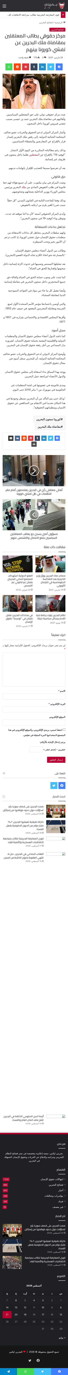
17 (43, 1314)
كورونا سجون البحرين (48, 419)
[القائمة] (4, 7)
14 (7, 1307)
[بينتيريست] (25, 66)
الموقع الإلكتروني (57, 716)
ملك (23, 187)
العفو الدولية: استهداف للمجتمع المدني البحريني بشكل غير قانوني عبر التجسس (20, 580)
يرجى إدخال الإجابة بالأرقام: (52, 742)
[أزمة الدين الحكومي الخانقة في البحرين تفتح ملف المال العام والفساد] (55, 1121)
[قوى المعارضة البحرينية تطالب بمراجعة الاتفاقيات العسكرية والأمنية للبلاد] (55, 843)
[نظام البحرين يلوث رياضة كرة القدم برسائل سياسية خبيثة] (50, 603)
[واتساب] (8, 66)
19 (25, 1314)
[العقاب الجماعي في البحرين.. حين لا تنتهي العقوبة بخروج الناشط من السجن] (55, 982)
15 (61, 1314)
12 (25, 1307)
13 (16, 1307)
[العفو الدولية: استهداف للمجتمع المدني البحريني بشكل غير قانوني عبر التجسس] (18, 564)
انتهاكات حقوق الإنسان (52, 1179)
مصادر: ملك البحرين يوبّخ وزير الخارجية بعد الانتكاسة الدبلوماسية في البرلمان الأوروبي (50, 580)
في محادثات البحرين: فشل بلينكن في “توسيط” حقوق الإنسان (19, 618)
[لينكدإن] (42, 66)
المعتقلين (34, 154)
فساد (60, 1201)
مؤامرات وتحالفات (53, 1195)
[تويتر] (50, 66)
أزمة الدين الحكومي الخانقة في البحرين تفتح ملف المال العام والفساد (23, 1118)
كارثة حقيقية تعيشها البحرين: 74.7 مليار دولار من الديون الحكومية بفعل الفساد (25, 825)
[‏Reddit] (17, 66)
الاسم (61, 690)
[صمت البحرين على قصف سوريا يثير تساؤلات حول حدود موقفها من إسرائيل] (55, 811)
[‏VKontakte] (17, 438)
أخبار (60, 1190)
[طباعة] (34, 444)
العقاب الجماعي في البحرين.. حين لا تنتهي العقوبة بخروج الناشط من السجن (24, 856)
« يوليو (62, 1337)
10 (43, 1307)
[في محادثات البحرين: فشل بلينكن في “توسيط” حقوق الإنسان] (18, 603)
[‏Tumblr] (34, 66)
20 (16, 1314)
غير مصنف (57, 1207)
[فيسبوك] (59, 66)
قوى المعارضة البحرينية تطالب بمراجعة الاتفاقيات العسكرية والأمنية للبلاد (23, 840)
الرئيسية (59, 22)
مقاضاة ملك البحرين (49, 426)
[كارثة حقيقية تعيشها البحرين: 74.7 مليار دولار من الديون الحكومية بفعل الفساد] (55, 826)
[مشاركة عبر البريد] (10, 438)
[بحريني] (51, 5)
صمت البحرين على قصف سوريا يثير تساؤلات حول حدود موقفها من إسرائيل (23, 808)
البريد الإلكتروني (56, 703)
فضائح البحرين (46, 22)
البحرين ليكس (15, 1351)
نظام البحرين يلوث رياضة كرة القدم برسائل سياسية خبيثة (50, 617)
